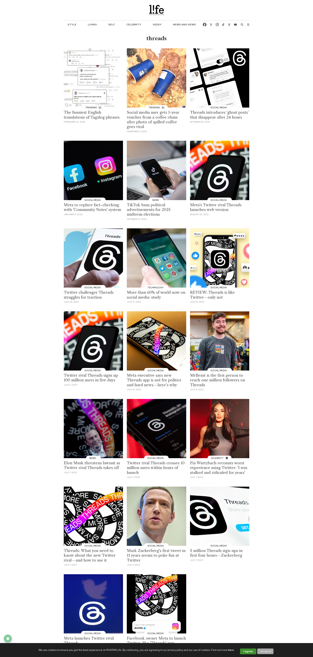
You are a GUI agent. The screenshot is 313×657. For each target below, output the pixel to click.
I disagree (265, 651)
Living (92, 24)
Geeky (157, 24)
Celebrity (133, 24)
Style (72, 24)
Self (111, 24)
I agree (248, 651)
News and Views (184, 24)
